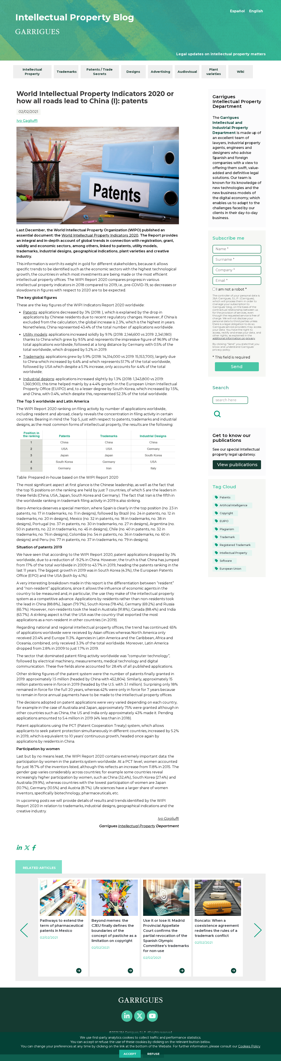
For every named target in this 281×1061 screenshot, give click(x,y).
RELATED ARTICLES (39, 868)
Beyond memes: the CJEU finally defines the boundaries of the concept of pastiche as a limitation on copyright (114, 930)
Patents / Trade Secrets (99, 72)
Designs (133, 72)
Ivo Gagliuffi (27, 121)
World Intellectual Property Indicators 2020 (99, 235)
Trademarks (67, 72)
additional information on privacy (234, 338)
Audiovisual (187, 72)
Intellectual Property (32, 72)
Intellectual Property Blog (74, 17)
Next (254, 924)
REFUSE (153, 1054)
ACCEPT (130, 1054)
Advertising (160, 72)
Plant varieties (213, 72)
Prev (21, 924)
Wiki (240, 72)
